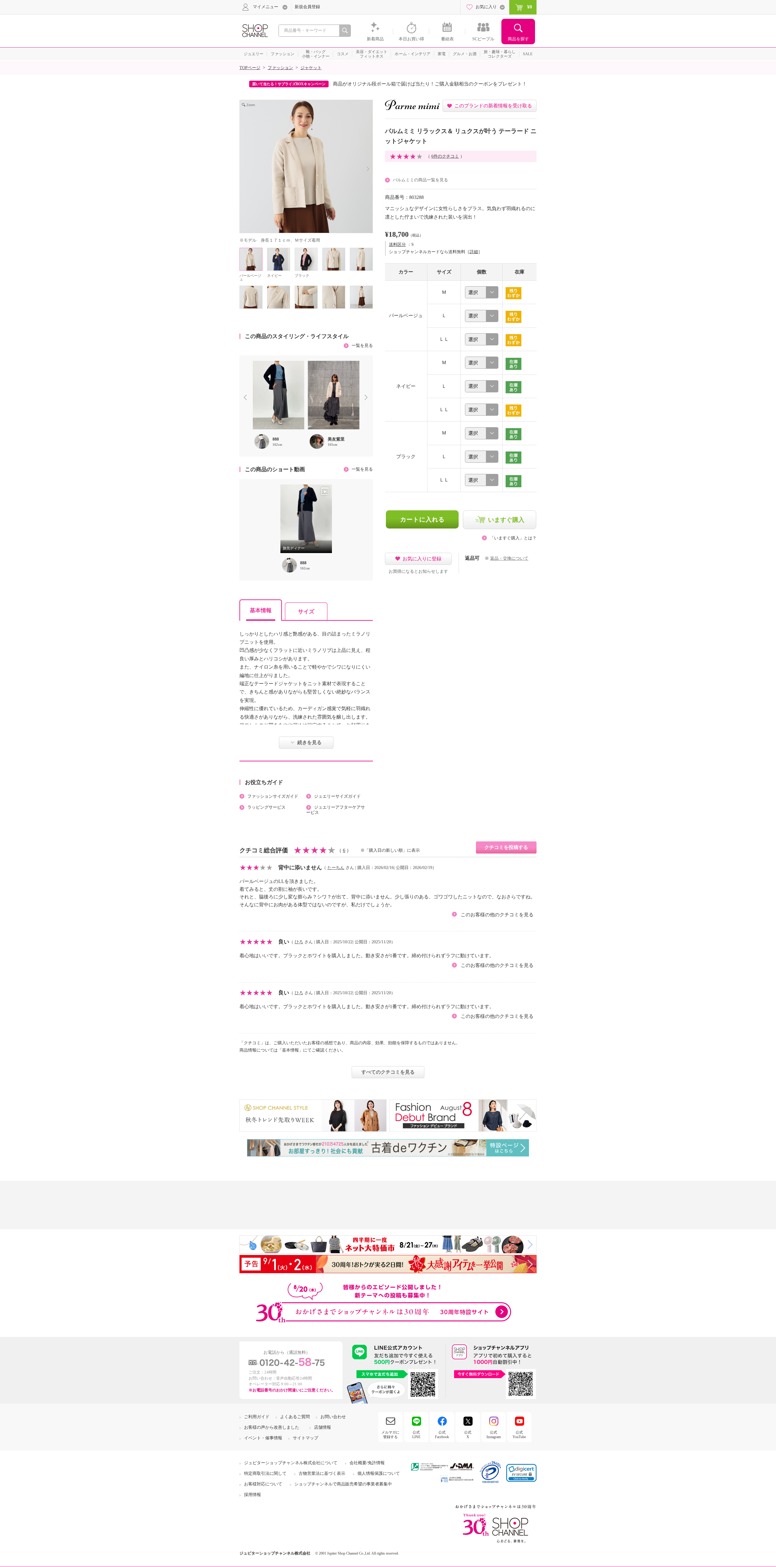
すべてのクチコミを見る (388, 1072)
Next (367, 398)
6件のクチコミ (445, 156)
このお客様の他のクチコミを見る (497, 914)
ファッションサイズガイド (272, 796)
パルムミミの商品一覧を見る (420, 180)
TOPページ (249, 67)
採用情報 (252, 1494)
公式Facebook (442, 1434)
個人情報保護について (378, 1473)
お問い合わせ (333, 1416)
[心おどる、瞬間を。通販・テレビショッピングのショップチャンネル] (254, 30)
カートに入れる (422, 519)
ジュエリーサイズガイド (337, 796)
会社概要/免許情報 (367, 1463)
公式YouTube (519, 1434)
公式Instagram (494, 1434)
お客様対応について (263, 1484)
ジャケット (311, 67)
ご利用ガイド (256, 1416)
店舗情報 (322, 1427)
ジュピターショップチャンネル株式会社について (290, 1463)
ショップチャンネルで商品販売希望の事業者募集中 (343, 1484)
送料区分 (397, 244)
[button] (521, 1473)
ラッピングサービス (266, 807)
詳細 (474, 252)
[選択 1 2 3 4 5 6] (481, 292)
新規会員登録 (307, 7)
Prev (246, 398)
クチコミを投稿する (506, 847)
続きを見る (309, 742)
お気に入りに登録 (422, 558)
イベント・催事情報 (263, 1438)
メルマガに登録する (390, 1434)
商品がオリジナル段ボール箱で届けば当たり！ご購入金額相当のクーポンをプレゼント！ (430, 83)
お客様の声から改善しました (271, 1427)
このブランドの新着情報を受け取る (493, 105)
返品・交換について (509, 558)
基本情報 (261, 610)
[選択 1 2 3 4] (481, 339)
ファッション (280, 67)
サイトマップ (305, 1438)
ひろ (299, 942)
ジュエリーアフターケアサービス (335, 810)
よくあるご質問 (295, 1416)
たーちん (335, 867)
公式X (467, 1434)
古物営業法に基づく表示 (322, 1473)
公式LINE (416, 1434)
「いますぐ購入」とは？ (513, 538)
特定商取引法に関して (265, 1473)
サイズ (306, 612)
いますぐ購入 (506, 519)
